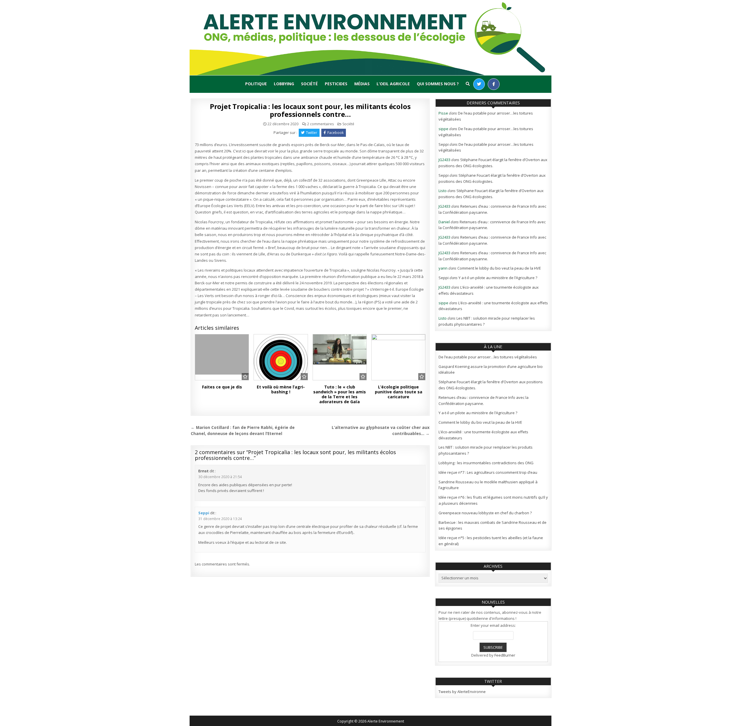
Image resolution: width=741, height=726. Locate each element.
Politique (256, 83)
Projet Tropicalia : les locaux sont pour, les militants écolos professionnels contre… (310, 110)
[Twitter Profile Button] (479, 84)
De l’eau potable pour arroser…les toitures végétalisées (488, 357)
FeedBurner (504, 655)
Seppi (203, 512)
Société (309, 83)
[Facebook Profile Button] (493, 84)
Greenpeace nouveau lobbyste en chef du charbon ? (485, 512)
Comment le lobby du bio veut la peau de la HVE (499, 268)
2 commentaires (320, 124)
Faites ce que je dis (222, 387)
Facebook (335, 132)
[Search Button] (467, 83)
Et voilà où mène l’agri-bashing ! (281, 389)
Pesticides (336, 83)
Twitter (311, 132)
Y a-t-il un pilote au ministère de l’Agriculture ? (497, 277)
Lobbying (284, 83)
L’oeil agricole (393, 83)
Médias (362, 83)
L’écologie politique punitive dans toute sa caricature (398, 391)
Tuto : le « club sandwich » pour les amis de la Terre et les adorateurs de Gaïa (339, 394)
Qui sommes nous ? (438, 83)
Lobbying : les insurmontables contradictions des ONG (486, 462)
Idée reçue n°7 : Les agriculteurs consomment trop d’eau (488, 472)
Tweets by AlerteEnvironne (462, 691)
